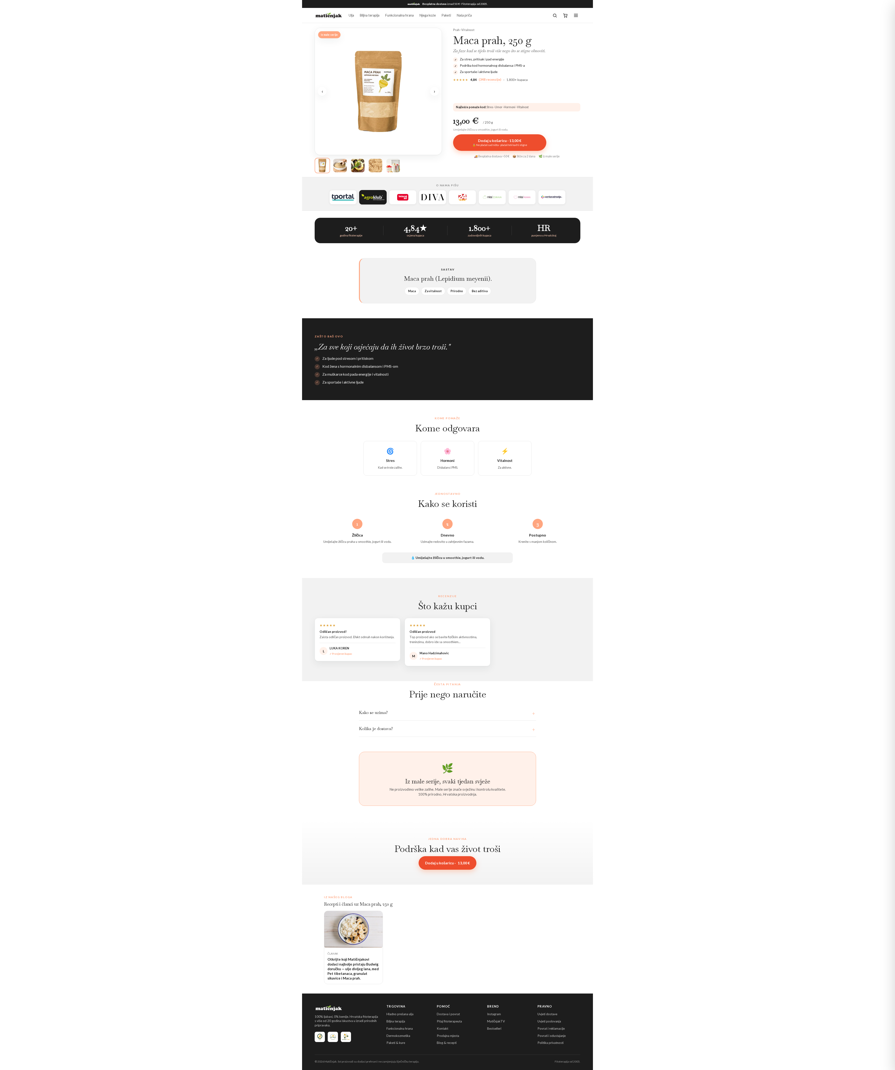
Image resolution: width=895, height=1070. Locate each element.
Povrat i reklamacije (551, 1028)
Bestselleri (494, 1028)
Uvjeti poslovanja (549, 1021)
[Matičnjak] (329, 15)
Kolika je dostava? (376, 728)
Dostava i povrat (448, 1014)
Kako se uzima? (373, 712)
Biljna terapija (369, 15)
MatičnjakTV (496, 1021)
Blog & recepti (447, 1043)
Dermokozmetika (398, 1036)
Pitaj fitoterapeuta (449, 1021)
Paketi (446, 15)
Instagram (494, 1014)
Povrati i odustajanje (551, 1036)
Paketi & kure (395, 1043)
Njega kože (427, 15)
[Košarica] (565, 15)
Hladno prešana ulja (399, 1014)
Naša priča (464, 15)
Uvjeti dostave (547, 1014)
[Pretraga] (555, 15)
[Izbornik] (575, 15)
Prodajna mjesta (448, 1036)
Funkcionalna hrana (399, 15)
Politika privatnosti (550, 1043)
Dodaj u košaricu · (447, 863)
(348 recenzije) (490, 79)
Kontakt (442, 1028)
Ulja (351, 15)
